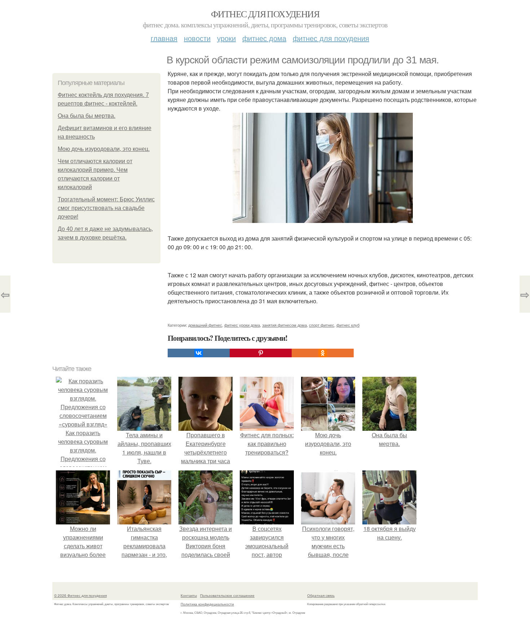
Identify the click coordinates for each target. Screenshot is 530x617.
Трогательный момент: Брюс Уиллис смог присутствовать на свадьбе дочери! (106, 208)
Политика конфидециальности (207, 604)
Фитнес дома (264, 38)
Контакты (189, 595)
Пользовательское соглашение (227, 595)
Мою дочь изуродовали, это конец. (104, 149)
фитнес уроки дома (242, 325)
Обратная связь (321, 595)
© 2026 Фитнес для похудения (80, 595)
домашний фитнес (205, 325)
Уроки (226, 38)
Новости (197, 38)
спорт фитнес (321, 325)
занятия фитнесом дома (284, 325)
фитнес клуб (347, 325)
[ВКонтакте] (199, 353)
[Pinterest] (261, 353)
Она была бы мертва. (86, 116)
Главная (164, 38)
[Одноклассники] (323, 353)
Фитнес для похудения (265, 14)
